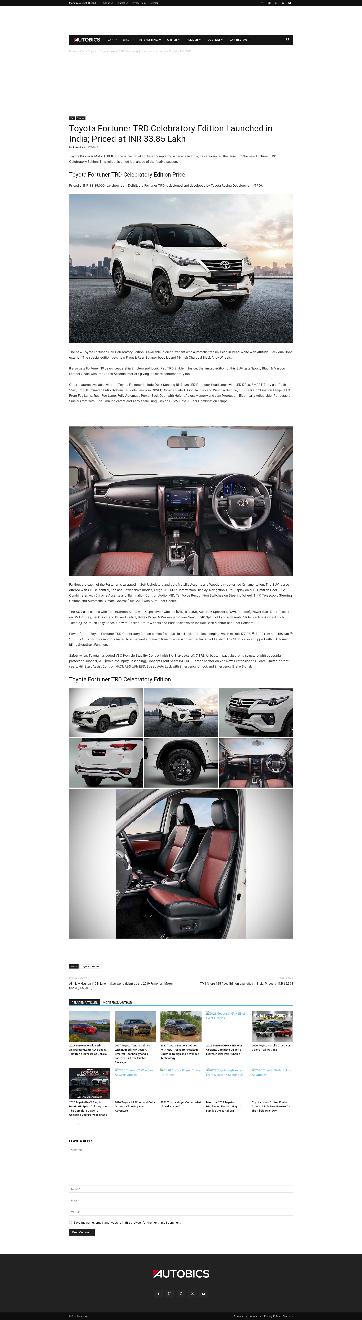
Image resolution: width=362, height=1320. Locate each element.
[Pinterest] (276, 3)
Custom (213, 40)
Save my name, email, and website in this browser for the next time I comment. (127, 1222)
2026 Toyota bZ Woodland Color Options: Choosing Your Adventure (135, 1106)
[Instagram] (269, 3)
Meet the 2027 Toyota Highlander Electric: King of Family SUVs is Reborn (223, 1106)
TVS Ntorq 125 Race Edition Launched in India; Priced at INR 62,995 (246, 983)
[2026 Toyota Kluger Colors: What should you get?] (181, 1083)
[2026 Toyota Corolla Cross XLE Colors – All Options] (272, 1026)
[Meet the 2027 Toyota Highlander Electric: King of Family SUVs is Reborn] (226, 1083)
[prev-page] (71, 1123)
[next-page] (78, 1123)
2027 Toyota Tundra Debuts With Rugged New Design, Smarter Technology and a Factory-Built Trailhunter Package (132, 1054)
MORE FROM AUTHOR (117, 1002)
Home (72, 51)
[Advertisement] (181, 20)
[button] (288, 40)
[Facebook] (262, 3)
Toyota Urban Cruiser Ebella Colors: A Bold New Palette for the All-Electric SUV (271, 1106)
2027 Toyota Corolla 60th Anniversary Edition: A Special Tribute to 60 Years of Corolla (88, 1049)
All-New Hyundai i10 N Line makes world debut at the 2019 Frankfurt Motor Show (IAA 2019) (121, 986)
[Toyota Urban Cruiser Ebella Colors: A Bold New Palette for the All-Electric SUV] (272, 1083)
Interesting (148, 40)
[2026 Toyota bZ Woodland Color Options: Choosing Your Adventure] (135, 1083)
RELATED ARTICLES (85, 1002)
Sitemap (154, 2)
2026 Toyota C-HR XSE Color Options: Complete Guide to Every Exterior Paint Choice (224, 1049)
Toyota (92, 51)
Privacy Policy (139, 2)
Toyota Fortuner (90, 966)
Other (172, 40)
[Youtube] (290, 3)
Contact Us (122, 2)
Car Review (238, 40)
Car (110, 40)
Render (192, 40)
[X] (283, 3)
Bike (126, 40)
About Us (108, 2)
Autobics (78, 147)
